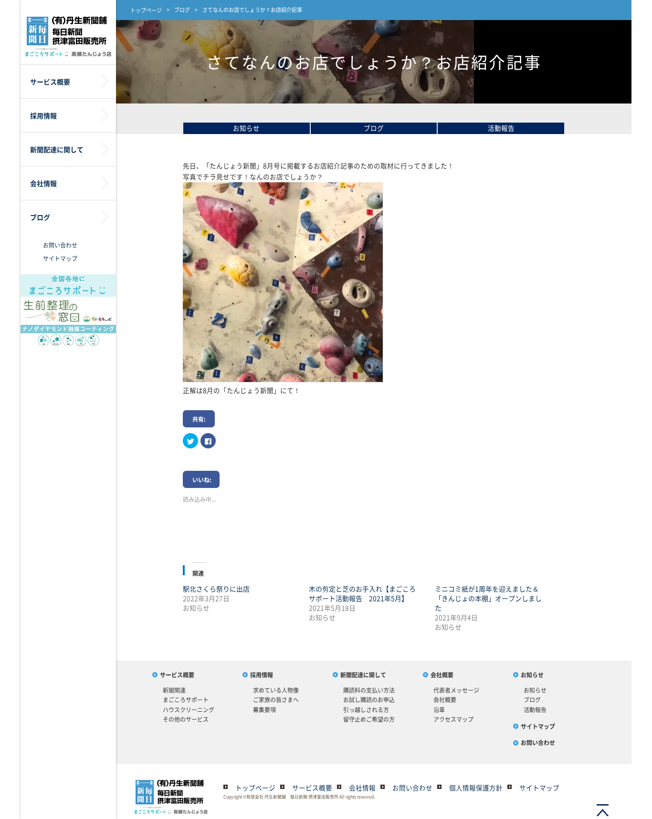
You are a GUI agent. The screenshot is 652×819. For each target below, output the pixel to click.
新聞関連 (174, 690)
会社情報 (362, 787)
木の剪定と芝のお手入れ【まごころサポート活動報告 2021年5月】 (362, 593)
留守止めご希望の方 (369, 719)
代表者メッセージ (456, 690)
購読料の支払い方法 (369, 690)
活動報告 (501, 128)
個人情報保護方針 (476, 787)
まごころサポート (186, 699)
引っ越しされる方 (366, 709)
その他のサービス (186, 719)
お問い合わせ (60, 245)
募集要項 (264, 709)
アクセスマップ (453, 719)
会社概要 (442, 675)
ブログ (182, 10)
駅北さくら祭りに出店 (216, 588)
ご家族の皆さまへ (276, 699)
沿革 (439, 709)
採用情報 (261, 675)
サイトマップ (60, 258)
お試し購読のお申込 (369, 699)
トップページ (146, 10)
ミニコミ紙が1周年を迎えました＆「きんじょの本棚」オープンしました (488, 598)
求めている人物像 (276, 690)
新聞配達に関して (363, 675)
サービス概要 (177, 675)
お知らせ (246, 128)
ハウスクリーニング (188, 709)
